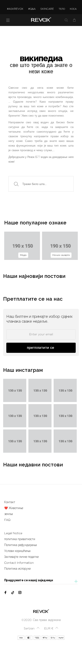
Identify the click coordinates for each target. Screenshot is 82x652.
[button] (31, 628)
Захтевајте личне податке (21, 556)
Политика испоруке (17, 568)
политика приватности (19, 539)
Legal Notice (13, 533)
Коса (73, 8)
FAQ (7, 520)
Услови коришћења (17, 551)
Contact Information (19, 562)
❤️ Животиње (13, 508)
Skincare (47, 8)
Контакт (9, 502)
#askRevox (15, 8)
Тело (62, 8)
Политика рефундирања (20, 545)
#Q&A (32, 8)
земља (8, 514)
